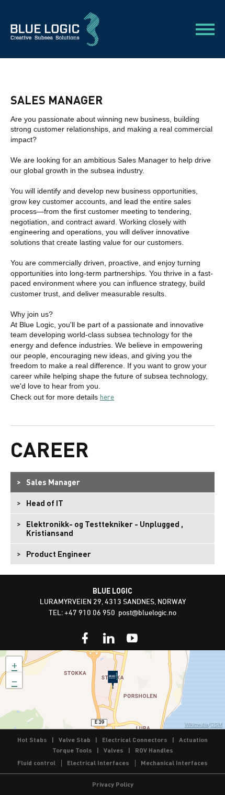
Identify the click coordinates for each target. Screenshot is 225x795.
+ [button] (14, 664)
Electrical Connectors (134, 740)
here (107, 396)
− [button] (14, 680)
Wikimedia (197, 725)
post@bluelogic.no (147, 613)
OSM (216, 725)
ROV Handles (154, 750)
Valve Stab (75, 740)
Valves (113, 750)
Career (49, 448)
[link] (85, 638)
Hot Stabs (32, 740)
